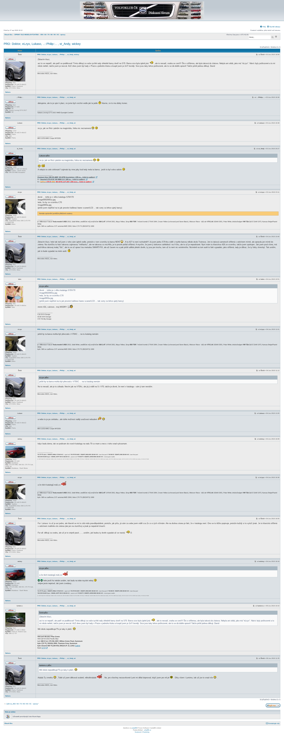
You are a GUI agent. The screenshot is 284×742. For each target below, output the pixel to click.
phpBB (134, 728)
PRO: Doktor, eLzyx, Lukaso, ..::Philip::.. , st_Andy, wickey (42, 43)
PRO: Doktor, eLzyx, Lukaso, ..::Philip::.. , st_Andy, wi (56, 97)
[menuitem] (263, 26)
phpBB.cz (147, 730)
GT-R (44, 648)
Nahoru (8, 92)
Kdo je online (10, 712)
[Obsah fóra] (142, 18)
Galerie (77, 646)
